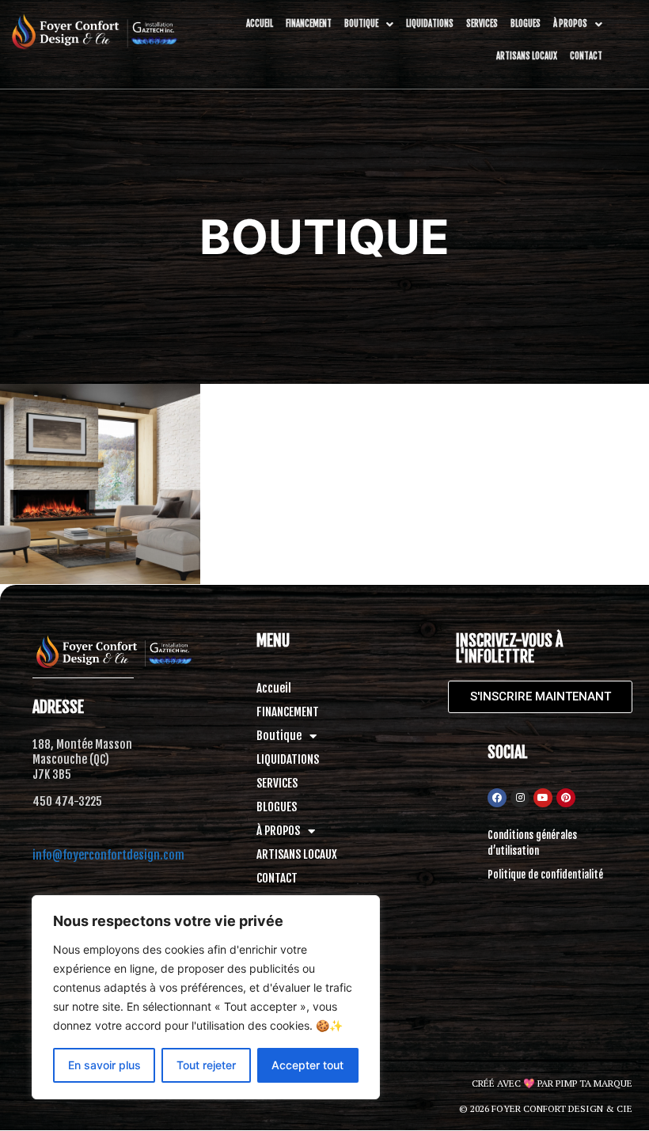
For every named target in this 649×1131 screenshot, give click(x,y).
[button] (369, 24)
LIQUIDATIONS (430, 23)
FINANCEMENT (309, 23)
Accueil (259, 23)
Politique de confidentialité (545, 874)
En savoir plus (104, 1065)
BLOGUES (525, 23)
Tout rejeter (206, 1065)
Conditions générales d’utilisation (532, 843)
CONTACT (586, 56)
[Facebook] (497, 797)
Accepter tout (307, 1065)
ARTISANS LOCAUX (526, 56)
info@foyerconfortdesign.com (108, 855)
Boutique (361, 23)
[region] (206, 997)
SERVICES (482, 23)
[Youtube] (542, 797)
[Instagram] (519, 797)
